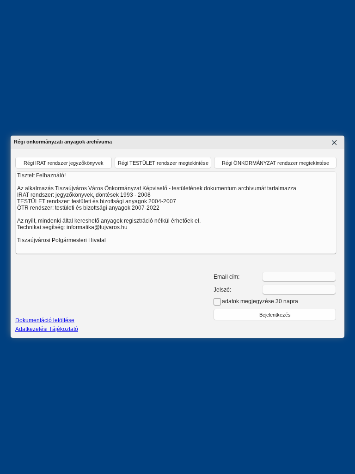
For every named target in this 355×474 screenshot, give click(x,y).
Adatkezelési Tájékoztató (46, 329)
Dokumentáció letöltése (44, 320)
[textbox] (299, 276)
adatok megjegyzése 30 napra (260, 301)
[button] (275, 314)
